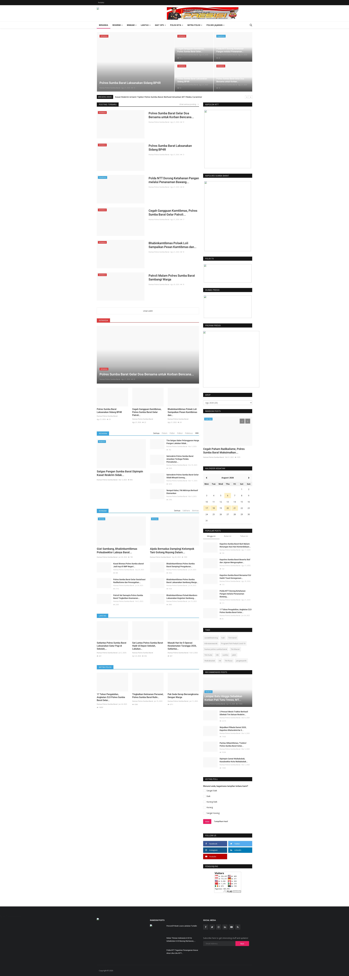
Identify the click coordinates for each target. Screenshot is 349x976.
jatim (234, 655)
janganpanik (241, 660)
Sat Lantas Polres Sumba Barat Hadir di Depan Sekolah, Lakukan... (147, 646)
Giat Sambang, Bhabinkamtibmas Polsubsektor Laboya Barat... (117, 550)
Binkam (102, 510)
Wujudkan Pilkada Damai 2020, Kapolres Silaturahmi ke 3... (233, 728)
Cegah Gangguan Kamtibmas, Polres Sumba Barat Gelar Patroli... (173, 212)
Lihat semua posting (188, 104)
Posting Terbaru (108, 104)
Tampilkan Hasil (221, 821)
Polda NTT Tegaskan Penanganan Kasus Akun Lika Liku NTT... (182, 951)
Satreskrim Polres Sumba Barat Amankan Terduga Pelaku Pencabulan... (179, 459)
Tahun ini (244, 536)
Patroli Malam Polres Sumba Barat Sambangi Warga (172, 277)
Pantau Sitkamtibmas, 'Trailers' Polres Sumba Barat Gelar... (233, 744)
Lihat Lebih (148, 311)
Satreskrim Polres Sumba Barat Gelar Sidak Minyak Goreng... (182, 476)
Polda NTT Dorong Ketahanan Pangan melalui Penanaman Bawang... (174, 180)
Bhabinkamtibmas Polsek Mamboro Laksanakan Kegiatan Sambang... (181, 596)
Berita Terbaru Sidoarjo (10, 916)
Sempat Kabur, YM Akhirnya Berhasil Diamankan (182, 491)
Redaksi (101, 2)
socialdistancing (211, 637)
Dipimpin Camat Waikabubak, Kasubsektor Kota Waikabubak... (234, 760)
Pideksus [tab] (189, 433)
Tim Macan (235, 649)
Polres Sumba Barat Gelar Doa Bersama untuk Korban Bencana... (171, 115)
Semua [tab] (156, 433)
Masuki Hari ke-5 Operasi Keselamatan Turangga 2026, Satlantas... (182, 646)
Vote (207, 821)
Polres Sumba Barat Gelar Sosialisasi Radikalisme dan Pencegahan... (129, 580)
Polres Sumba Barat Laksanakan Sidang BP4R (170, 147)
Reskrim (103, 433)
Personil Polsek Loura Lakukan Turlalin (181, 926)
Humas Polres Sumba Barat (110, 88)
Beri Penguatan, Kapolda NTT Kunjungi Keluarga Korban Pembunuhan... (226, 450)
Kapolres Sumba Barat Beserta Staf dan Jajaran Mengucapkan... (235, 561)
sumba (225, 655)
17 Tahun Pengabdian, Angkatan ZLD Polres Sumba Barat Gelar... (111, 697)
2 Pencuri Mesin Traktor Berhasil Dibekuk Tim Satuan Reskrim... (234, 713)
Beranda (103, 25)
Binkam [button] (131, 25)
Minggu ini (211, 536)
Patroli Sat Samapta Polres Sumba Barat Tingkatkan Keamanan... (128, 596)
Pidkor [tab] (180, 433)
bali (223, 637)
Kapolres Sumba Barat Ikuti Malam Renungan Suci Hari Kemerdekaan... (235, 545)
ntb (217, 655)
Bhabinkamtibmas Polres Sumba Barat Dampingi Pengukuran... (180, 565)
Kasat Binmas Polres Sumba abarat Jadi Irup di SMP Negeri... (128, 565)
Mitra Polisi (105, 667)
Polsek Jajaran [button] (215, 25)
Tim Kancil (232, 637)
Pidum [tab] (164, 433)
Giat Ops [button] (159, 25)
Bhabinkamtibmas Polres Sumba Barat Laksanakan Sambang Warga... (182, 580)
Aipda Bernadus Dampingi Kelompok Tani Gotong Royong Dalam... (172, 550)
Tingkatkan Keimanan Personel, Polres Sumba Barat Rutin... (147, 696)
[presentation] (99, 62)
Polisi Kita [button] (176, 25)
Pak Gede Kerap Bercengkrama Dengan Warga (183, 696)
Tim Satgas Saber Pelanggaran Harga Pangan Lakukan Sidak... (182, 441)
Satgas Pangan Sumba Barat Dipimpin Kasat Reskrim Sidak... (120, 473)
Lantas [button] (145, 25)
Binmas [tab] (195, 510)
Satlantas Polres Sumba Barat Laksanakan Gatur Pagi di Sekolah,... (111, 646)
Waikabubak (209, 660)
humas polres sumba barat (215, 649)
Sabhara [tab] (186, 510)
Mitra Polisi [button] (194, 25)
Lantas (102, 615)
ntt (220, 660)
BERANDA (103, 320)
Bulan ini (227, 536)
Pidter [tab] (172, 433)
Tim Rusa (228, 660)
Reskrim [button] (116, 25)
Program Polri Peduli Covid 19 (233, 643)
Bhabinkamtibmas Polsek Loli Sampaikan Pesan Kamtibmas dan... (172, 245)
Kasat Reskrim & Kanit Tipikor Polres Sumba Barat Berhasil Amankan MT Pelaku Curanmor (158, 97)
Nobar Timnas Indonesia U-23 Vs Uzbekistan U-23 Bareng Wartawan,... (180, 939)
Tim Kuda (208, 655)
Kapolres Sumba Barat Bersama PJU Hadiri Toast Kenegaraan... (235, 576)
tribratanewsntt (210, 643)
